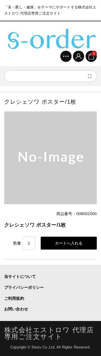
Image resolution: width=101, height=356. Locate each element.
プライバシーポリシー (24, 287)
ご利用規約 (14, 298)
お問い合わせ (16, 309)
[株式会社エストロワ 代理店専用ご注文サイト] (50, 38)
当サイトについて (20, 276)
